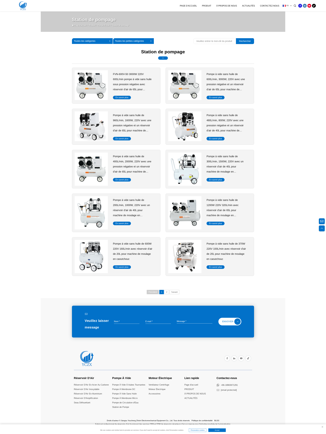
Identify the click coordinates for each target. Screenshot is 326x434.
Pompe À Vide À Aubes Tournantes (128, 385)
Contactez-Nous (269, 6)
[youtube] (309, 6)
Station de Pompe (120, 407)
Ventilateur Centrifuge (159, 385)
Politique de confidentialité (202, 420)
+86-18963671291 (229, 385)
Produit (206, 6)
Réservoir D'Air (84, 378)
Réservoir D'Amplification (86, 398)
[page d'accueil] (86, 365)
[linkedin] (305, 6)
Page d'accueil (188, 6)
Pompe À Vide (104, 25)
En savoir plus (122, 97)
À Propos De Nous (226, 6)
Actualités (248, 6)
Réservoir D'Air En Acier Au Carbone (91, 385)
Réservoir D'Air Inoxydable (86, 389)
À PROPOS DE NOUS (195, 393)
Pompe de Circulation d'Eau (125, 402)
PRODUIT (189, 389)
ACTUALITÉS (190, 398)
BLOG (216, 420)
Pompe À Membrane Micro (125, 398)
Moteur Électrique (160, 378)
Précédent (152, 292)
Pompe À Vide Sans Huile (124, 393)
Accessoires (154, 393)
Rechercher (245, 41)
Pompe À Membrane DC (123, 389)
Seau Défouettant (82, 402)
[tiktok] (314, 6)
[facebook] (300, 6)
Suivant (174, 292)
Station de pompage (120, 25)
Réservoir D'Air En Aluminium (88, 393)
